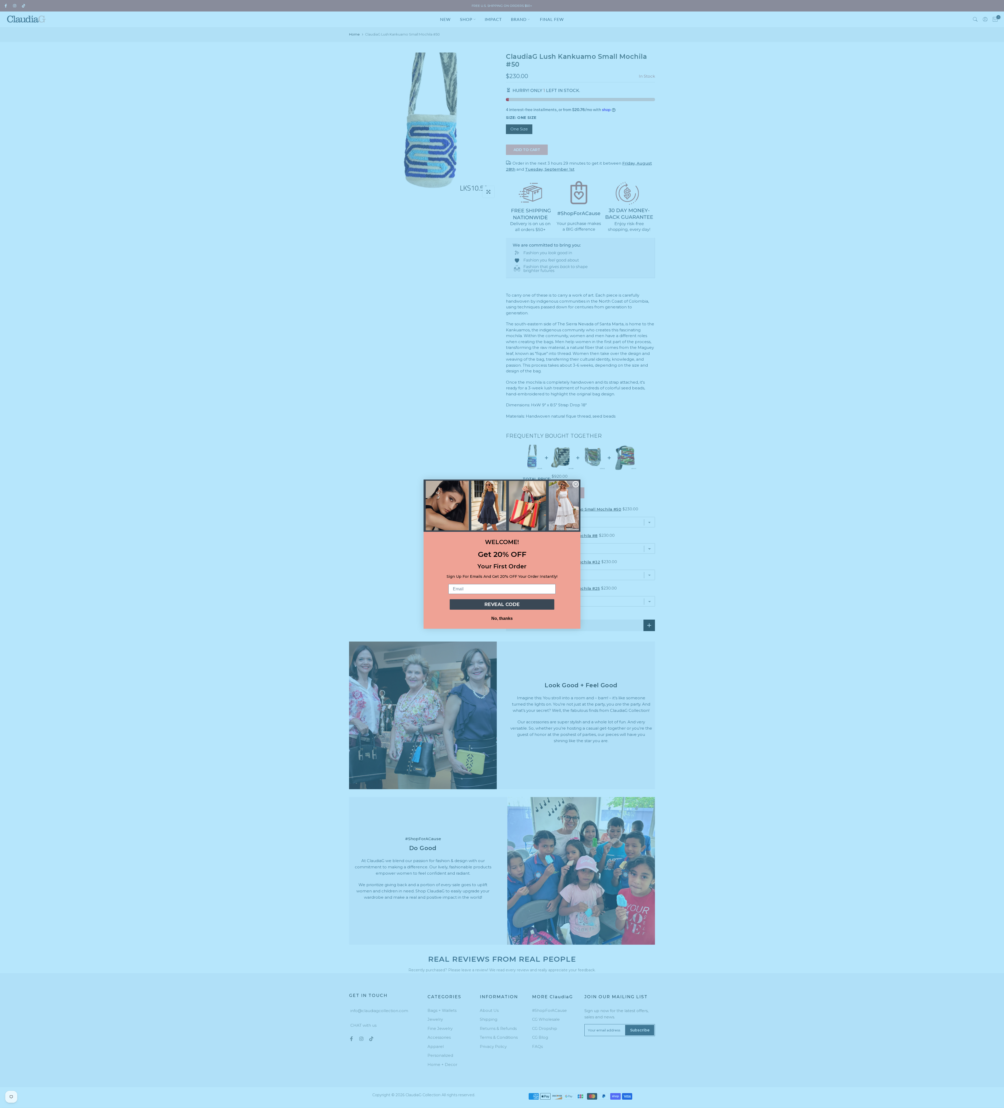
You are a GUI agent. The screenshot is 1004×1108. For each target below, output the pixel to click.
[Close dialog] (575, 484)
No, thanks (502, 618)
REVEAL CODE (502, 604)
